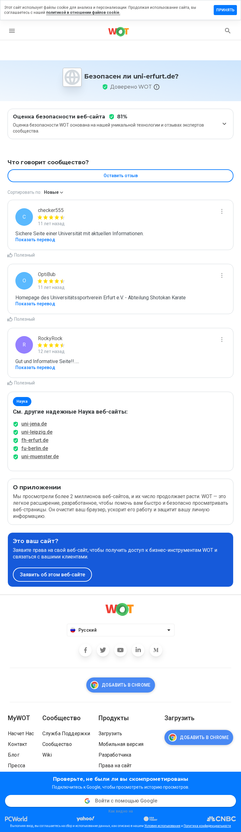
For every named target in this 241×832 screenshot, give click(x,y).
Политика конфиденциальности (207, 826)
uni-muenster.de (40, 457)
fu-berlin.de (34, 448)
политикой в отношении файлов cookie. (83, 12)
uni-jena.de (34, 424)
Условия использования (162, 826)
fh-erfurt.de (34, 440)
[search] (227, 30)
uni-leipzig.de (36, 432)
